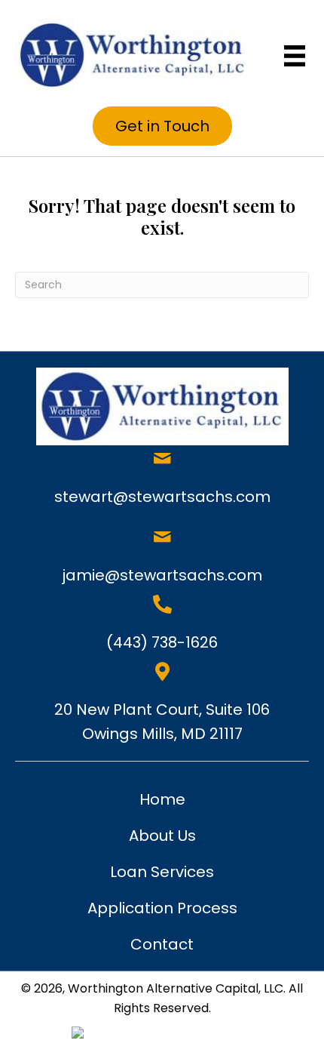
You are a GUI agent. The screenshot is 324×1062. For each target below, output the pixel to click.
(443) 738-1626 (162, 642)
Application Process (162, 908)
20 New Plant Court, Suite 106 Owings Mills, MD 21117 (162, 721)
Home (162, 799)
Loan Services (162, 871)
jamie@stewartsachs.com (162, 575)
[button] (162, 126)
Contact (162, 944)
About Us (162, 835)
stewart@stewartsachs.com (162, 496)
